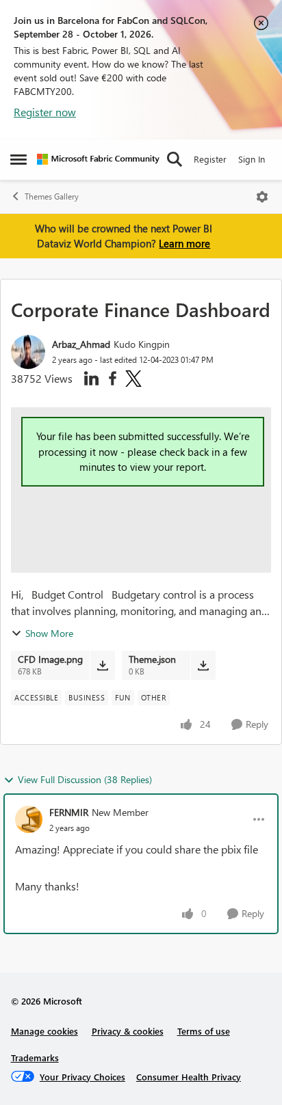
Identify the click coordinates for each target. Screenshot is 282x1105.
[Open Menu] (262, 196)
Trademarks (35, 1057)
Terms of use (203, 1031)
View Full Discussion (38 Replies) (85, 779)
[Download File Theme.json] (203, 665)
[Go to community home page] (98, 159)
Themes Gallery (52, 196)
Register (210, 159)
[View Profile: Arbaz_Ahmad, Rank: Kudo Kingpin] (28, 352)
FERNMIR (68, 812)
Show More (49, 633)
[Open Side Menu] (18, 159)
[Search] (174, 159)
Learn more (184, 243)
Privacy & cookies (128, 1031)
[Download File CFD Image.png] (102, 665)
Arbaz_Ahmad (81, 344)
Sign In (251, 159)
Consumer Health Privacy (188, 1076)
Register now (45, 112)
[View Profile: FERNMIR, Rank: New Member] (28, 819)
